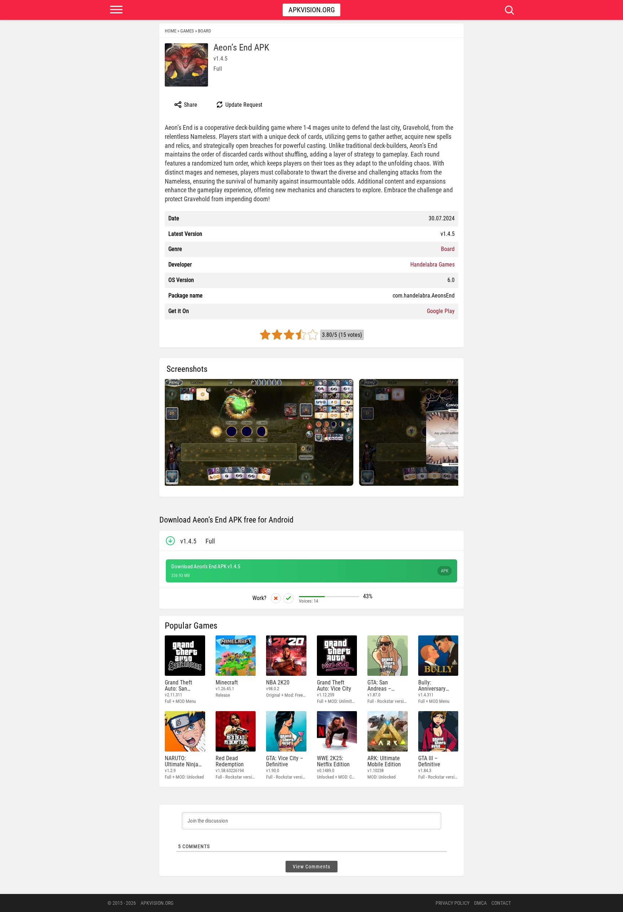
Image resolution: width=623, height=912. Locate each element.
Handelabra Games (432, 264)
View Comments (311, 866)
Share (189, 104)
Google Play (441, 311)
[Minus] (276, 598)
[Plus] (288, 598)
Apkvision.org (311, 9)
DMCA (480, 903)
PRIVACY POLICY (452, 903)
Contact (501, 903)
